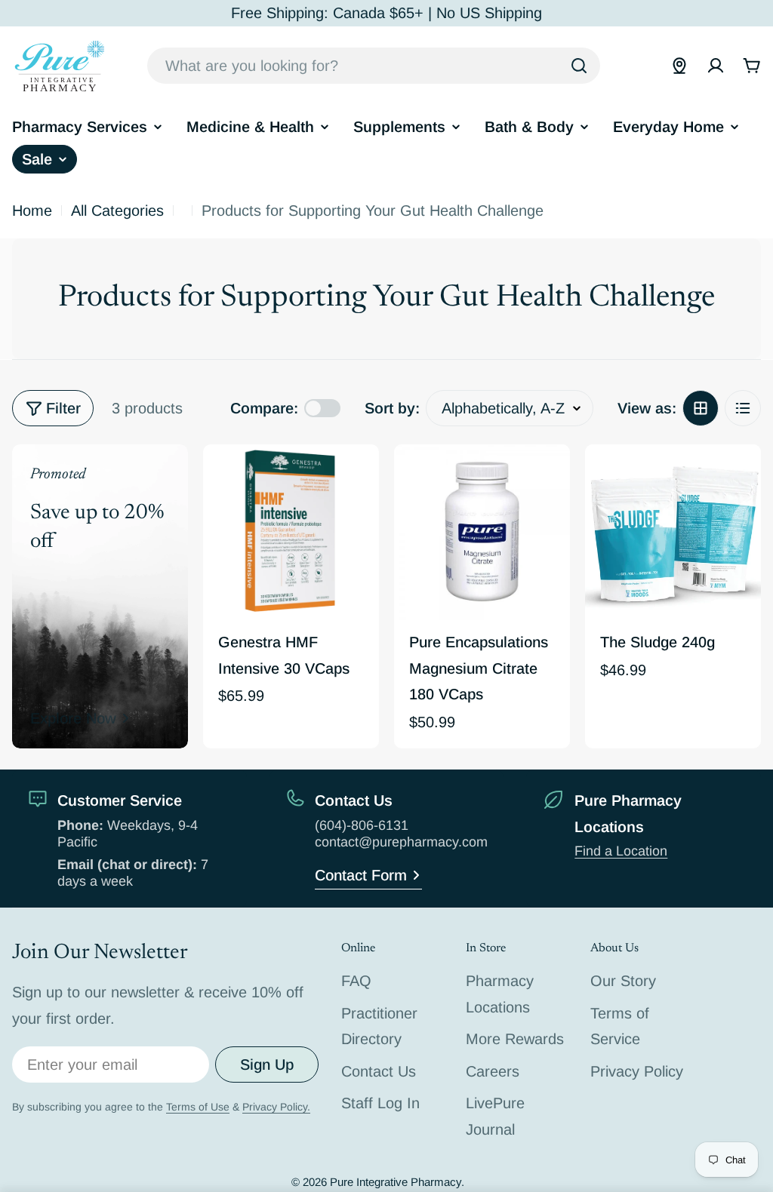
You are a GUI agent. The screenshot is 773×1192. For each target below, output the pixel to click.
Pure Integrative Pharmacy (395, 1181)
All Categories (117, 210)
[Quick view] (357, 477)
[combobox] (373, 66)
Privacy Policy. (276, 1107)
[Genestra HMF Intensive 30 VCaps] (291, 532)
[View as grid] (700, 408)
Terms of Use (197, 1107)
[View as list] (743, 408)
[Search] (579, 66)
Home (32, 210)
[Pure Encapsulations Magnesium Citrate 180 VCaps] (482, 532)
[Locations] (679, 66)
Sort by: (392, 408)
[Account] (716, 66)
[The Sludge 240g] (673, 532)
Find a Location (620, 851)
